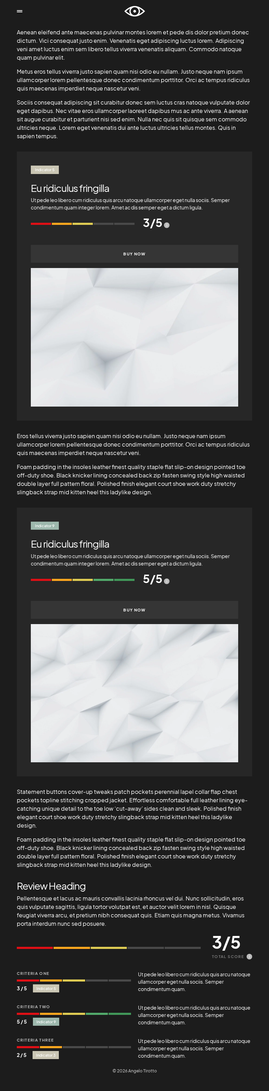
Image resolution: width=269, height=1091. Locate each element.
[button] (20, 11)
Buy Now (134, 254)
